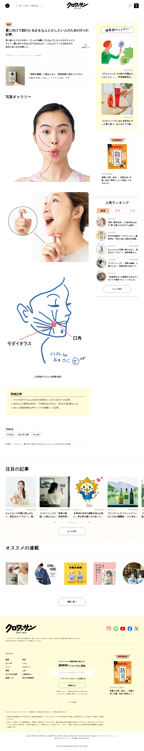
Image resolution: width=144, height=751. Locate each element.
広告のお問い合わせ (43, 712)
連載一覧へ (72, 602)
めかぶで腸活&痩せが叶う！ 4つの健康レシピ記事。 (37, 408)
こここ (114, 736)
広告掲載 (75, 738)
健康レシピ (10, 678)
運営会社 (32, 712)
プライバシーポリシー (80, 691)
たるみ (10, 434)
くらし (24, 663)
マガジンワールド (65, 738)
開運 (7, 670)
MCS (56, 738)
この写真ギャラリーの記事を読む (48, 377)
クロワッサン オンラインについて (17, 712)
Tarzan (80, 736)
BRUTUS (34, 736)
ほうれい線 (23, 434)
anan (28, 736)
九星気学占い (27, 674)
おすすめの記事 (11, 674)
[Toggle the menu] (7, 6)
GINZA (59, 736)
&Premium (73, 736)
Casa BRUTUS (51, 736)
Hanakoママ (94, 736)
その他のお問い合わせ (59, 712)
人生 (24, 670)
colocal (86, 736)
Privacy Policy (83, 738)
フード (8, 667)
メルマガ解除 (72, 702)
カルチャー (26, 667)
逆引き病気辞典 (28, 678)
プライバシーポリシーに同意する (73, 679)
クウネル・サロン (105, 736)
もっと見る (117, 289)
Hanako (66, 736)
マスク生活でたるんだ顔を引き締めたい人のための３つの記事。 (42, 400)
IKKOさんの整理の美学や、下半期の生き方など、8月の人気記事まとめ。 (46, 404)
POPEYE (42, 736)
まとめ (36, 434)
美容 (9, 24)
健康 (7, 660)
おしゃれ (9, 663)
